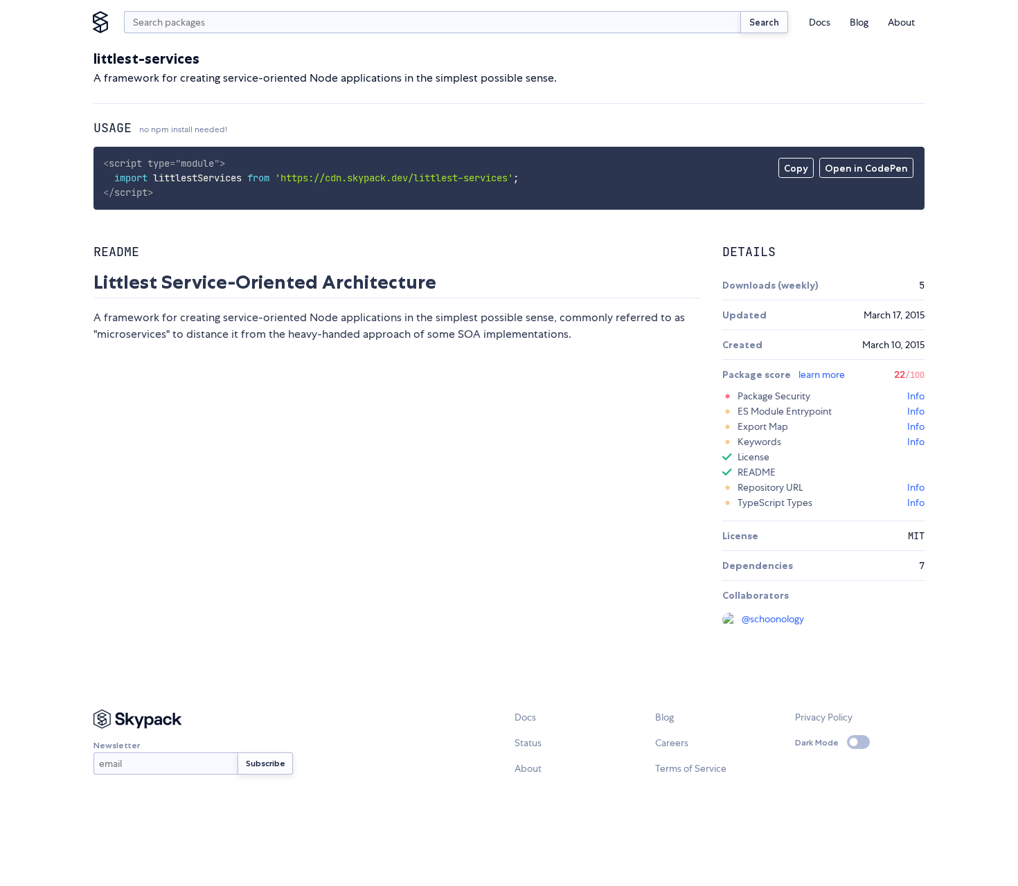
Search (764, 22)
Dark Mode (817, 742)
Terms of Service (690, 768)
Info (916, 395)
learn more (821, 374)
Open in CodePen (866, 168)
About (901, 22)
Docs (819, 22)
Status (528, 742)
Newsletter (116, 745)
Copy (796, 168)
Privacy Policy (823, 717)
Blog (859, 22)
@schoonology (773, 619)
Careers (671, 742)
